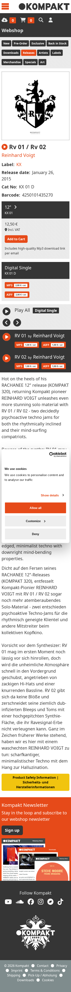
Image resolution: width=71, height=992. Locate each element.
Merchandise (12, 62)
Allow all (35, 508)
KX (18, 164)
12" (8, 207)
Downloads (11, 53)
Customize (33, 521)
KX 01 (9, 213)
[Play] (6, 311)
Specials (30, 62)
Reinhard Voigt (18, 155)
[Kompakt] (44, 6)
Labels (56, 53)
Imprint (16, 970)
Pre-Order (20, 43)
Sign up (12, 830)
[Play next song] (17, 322)
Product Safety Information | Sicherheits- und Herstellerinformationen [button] (36, 782)
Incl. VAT (13, 229)
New (6, 43)
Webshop (12, 30)
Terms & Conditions (45, 970)
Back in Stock (57, 43)
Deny (35, 534)
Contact (43, 965)
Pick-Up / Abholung (42, 975)
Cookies (48, 980)
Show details (50, 495)
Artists (43, 53)
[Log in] (51, 20)
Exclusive (38, 43)
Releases (29, 53)
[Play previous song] (7, 322)
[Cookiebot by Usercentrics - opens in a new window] (50, 454)
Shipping (13, 975)
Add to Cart (16, 239)
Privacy (61, 965)
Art (42, 62)
